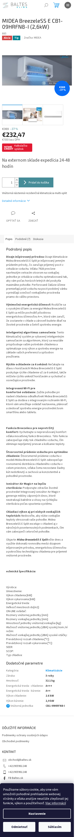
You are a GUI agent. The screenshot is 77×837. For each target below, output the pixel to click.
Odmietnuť (19, 827)
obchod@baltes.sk (19, 760)
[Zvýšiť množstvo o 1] (17, 180)
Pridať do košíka (39, 182)
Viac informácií (55, 803)
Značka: (32, 38)
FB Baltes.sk (15, 778)
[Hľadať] (46, 5)
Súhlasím (55, 827)
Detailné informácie (14, 201)
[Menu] (68, 5)
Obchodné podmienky (15, 741)
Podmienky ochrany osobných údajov (25, 735)
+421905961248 (17, 766)
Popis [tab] (9, 239)
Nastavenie (37, 813)
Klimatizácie (54, 671)
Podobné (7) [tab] (22, 239)
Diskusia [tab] (38, 239)
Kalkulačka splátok (20, 147)
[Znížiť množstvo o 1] (17, 184)
